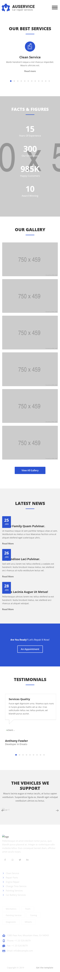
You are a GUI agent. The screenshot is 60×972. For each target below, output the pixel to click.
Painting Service (13, 915)
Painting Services (14, 890)
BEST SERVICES (11, 867)
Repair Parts (11, 877)
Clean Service (30, 57)
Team (27, 908)
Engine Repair (12, 881)
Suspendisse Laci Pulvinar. (21, 559)
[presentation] (3, 810)
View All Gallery (30, 470)
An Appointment (30, 649)
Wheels (28, 922)
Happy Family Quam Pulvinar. (23, 526)
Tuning (33, 915)
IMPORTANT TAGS (13, 901)
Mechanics (11, 908)
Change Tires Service (15, 886)
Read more (30, 71)
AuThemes (30, 967)
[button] (11, 81)
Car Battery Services (15, 894)
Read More (8, 543)
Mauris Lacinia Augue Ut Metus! (25, 592)
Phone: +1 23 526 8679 (19, 940)
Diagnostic (11, 922)
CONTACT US (10, 929)
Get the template (44, 967)
